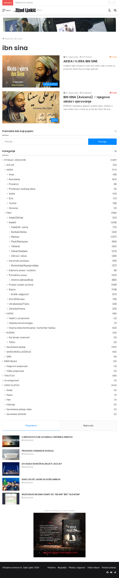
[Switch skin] (109, 11)
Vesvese (13, 208)
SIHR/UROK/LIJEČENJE (19, 351)
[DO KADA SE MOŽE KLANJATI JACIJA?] (10, 469)
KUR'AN (11, 332)
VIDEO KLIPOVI (11, 385)
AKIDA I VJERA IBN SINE (80, 61)
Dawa (9, 395)
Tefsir (12, 342)
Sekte (12, 193)
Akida (9, 390)
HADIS (10, 313)
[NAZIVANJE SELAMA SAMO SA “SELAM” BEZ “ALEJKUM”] (10, 498)
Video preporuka (15, 371)
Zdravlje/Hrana (17, 308)
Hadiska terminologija (21, 323)
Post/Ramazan (19, 241)
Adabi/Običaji (16, 217)
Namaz (15, 236)
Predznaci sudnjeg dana (22, 188)
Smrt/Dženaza (16, 299)
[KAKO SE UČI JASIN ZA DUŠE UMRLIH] (10, 484)
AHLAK (10, 165)
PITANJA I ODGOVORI (15, 160)
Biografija (62, 567)
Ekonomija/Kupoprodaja (24, 265)
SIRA (9, 356)
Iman (11, 174)
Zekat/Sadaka (19, 251)
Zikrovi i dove (19, 255)
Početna (8, 38)
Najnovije (88, 425)
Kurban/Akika (19, 231)
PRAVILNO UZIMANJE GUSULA (38, 450)
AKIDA (10, 169)
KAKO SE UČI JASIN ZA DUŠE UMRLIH (41, 479)
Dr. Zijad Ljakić (72, 57)
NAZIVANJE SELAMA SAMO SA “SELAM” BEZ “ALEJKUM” (51, 494)
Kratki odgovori (20, 294)
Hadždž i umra (19, 227)
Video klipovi (93, 567)
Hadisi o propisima (19, 318)
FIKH (9, 212)
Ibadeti (12, 222)
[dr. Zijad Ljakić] (27, 10)
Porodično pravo (18, 275)
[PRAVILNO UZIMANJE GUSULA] (10, 454)
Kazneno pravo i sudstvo (22, 270)
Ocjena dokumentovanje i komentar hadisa (32, 327)
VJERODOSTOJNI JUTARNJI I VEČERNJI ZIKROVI (47, 437)
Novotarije (14, 179)
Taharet (15, 246)
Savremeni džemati (16, 414)
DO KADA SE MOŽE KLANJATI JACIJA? (42, 463)
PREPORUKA (10, 361)
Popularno (31, 425)
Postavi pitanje (109, 567)
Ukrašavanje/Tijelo (19, 303)
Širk (11, 198)
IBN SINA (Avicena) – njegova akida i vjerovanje (86, 99)
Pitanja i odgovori (77, 567)
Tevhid (12, 203)
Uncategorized (11, 380)
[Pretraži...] (115, 11)
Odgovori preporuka (17, 366)
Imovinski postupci (19, 260)
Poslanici (14, 184)
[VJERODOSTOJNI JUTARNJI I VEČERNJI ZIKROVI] (10, 441)
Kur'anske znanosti (19, 337)
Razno (12, 289)
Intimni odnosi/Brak (22, 279)
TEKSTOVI (9, 375)
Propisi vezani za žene (21, 284)
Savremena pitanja (16, 347)
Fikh (9, 399)
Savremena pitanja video (19, 409)
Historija (11, 404)
